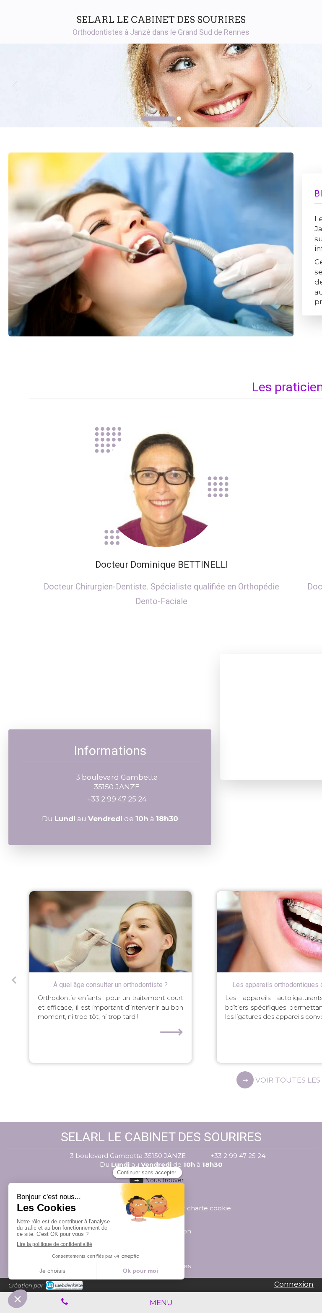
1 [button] (158, 118)
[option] (161, 85)
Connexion (294, 1284)
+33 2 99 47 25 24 (117, 799)
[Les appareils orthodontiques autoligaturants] (110, 931)
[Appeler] (64, 1302)
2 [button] (179, 118)
